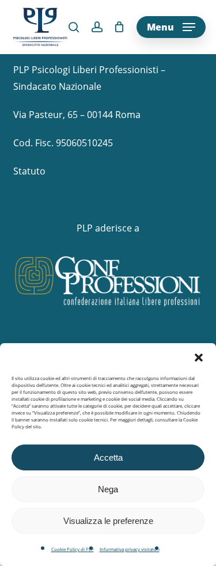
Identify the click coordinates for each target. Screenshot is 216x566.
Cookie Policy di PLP (72, 549)
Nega (108, 489)
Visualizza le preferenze (108, 521)
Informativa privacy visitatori (130, 549)
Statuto (29, 171)
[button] (198, 357)
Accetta (108, 457)
